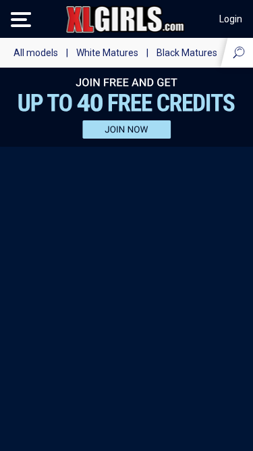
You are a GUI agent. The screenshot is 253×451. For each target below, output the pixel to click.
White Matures (107, 52)
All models (35, 52)
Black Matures (187, 52)
